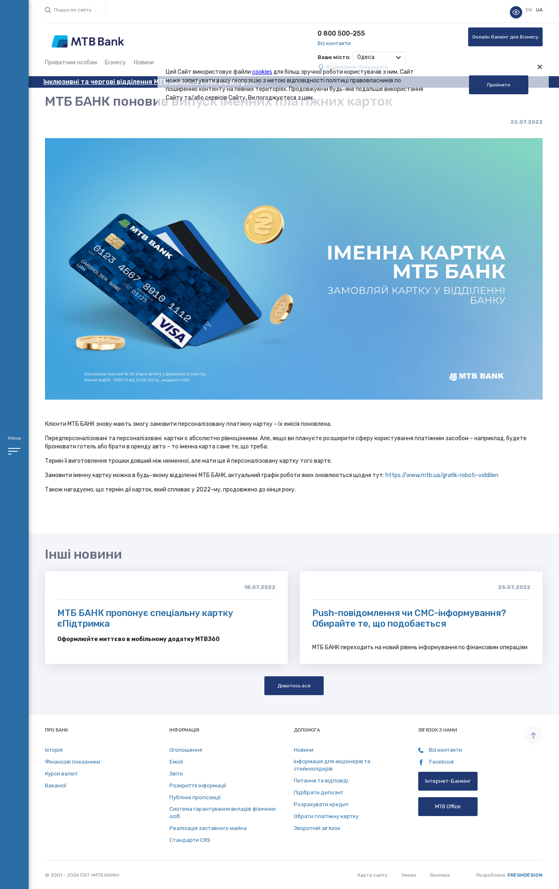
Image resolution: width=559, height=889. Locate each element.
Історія (54, 750)
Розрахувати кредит (321, 804)
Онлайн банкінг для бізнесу (505, 37)
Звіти (176, 774)
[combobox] (379, 57)
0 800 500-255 (341, 33)
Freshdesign (525, 875)
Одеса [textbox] (365, 57)
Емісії (176, 762)
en (529, 10)
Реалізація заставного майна (208, 828)
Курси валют (61, 774)
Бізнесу (115, 62)
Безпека (440, 875)
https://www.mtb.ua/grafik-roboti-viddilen (441, 475)
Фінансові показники (72, 762)
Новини (144, 62)
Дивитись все (294, 686)
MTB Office (448, 806)
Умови (408, 875)
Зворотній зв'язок (317, 828)
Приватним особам (71, 62)
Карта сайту (373, 875)
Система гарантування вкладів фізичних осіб (222, 812)
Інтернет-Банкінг (448, 781)
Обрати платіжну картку (326, 816)
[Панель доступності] (516, 12)
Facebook (441, 762)
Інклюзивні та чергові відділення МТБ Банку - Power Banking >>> (149, 82)
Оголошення (185, 750)
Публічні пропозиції (195, 797)
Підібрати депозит (318, 792)
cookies (262, 71)
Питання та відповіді (321, 781)
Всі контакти (334, 43)
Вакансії (55, 785)
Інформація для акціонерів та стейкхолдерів (332, 765)
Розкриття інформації (197, 785)
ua (539, 10)
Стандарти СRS (189, 840)
